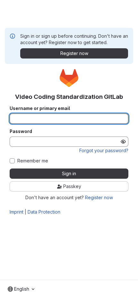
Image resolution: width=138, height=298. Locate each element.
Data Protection (44, 212)
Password (21, 131)
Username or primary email (40, 108)
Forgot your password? (103, 150)
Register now (99, 197)
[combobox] (21, 289)
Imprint (16, 212)
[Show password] (123, 142)
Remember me (32, 160)
